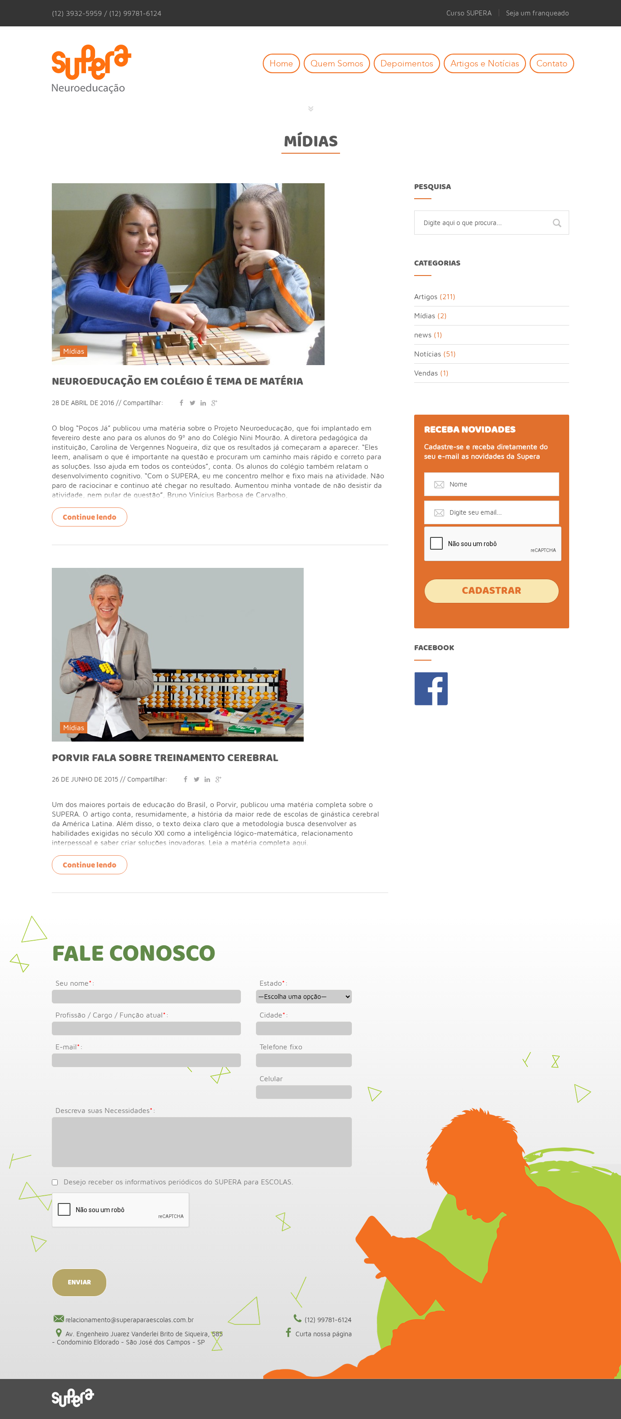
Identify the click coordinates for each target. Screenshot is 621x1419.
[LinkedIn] (203, 402)
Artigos (425, 296)
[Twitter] (192, 402)
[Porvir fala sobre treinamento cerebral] (178, 572)
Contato (551, 63)
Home (281, 63)
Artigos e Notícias (485, 63)
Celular (271, 1078)
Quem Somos (336, 63)
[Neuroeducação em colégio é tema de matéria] (188, 187)
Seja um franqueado (537, 12)
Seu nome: (75, 983)
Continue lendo (89, 517)
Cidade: (274, 1015)
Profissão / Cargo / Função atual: (112, 1015)
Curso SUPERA (469, 12)
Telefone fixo (281, 1047)
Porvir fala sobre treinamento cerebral (165, 758)
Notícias (427, 354)
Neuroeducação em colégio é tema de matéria (177, 382)
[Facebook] (181, 402)
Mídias (311, 142)
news (422, 335)
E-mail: (69, 1047)
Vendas (426, 373)
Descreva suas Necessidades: (105, 1110)
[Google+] (214, 402)
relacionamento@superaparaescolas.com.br (129, 1320)
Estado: (274, 983)
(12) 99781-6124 (328, 1320)
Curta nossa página (323, 1334)
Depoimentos (407, 63)
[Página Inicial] (98, 70)
